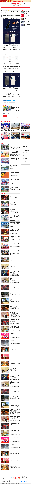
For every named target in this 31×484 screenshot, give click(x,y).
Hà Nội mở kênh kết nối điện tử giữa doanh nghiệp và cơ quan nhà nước (15, 223)
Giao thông (11, 146)
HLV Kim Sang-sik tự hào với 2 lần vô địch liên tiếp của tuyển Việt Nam (15, 187)
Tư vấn (10, 218)
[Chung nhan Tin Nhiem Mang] (24, 481)
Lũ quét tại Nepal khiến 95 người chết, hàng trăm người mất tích (14, 292)
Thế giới (10, 293)
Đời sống (11, 153)
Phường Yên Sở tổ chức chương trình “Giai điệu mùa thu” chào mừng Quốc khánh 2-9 (15, 334)
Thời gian (16, 117)
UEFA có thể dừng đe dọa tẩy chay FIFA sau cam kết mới (14, 285)
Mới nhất (5, 5)
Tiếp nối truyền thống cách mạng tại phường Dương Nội (15, 250)
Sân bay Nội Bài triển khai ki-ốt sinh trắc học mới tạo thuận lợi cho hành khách (27, 21)
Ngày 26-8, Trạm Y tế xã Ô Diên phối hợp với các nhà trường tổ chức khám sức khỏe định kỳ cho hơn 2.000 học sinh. (15, 267)
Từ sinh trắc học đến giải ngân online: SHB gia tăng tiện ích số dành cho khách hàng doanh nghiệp (27, 25)
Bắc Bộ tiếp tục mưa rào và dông (14, 165)
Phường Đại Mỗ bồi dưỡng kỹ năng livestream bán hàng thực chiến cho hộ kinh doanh (15, 140)
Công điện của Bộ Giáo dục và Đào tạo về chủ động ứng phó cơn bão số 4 (26, 146)
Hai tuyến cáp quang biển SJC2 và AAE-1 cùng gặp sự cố (15, 130)
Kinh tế (10, 280)
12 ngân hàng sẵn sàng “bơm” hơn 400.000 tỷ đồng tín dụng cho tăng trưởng (14, 278)
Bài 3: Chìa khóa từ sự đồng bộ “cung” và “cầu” (15, 145)
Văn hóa (11, 203)
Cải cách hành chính (12, 224)
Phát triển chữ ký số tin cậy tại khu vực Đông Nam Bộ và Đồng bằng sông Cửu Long (5, 130)
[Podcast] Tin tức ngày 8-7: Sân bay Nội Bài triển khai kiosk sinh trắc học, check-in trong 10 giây (27, 19)
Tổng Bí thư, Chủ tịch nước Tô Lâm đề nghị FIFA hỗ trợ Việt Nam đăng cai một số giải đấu (15, 230)
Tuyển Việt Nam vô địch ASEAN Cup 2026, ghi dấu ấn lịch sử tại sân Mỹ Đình (14, 159)
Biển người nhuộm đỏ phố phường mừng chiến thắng (15, 209)
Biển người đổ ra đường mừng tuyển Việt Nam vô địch (14, 195)
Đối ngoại (11, 273)
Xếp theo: (14, 117)
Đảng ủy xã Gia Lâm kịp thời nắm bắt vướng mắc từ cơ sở (15, 257)
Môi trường (11, 166)
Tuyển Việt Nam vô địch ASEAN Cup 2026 (14, 320)
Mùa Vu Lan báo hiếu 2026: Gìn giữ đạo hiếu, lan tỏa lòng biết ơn (14, 152)
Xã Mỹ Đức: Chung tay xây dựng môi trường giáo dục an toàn (15, 361)
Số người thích (18, 117)
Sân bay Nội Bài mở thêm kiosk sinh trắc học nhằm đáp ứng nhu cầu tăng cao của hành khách (27, 12)
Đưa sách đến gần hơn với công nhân (15, 347)
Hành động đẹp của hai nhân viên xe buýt (15, 340)
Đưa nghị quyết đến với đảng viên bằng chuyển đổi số (5, 139)
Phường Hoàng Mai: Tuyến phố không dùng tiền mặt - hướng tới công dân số (15, 107)
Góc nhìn (11, 173)
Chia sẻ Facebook (5, 100)
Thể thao (11, 188)
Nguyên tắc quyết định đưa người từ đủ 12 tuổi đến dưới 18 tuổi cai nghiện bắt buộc (15, 216)
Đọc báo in (3, 5)
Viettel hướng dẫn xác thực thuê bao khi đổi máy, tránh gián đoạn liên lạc (27, 15)
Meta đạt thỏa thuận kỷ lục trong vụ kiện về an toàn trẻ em (15, 299)
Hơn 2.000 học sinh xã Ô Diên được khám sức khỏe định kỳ (14, 264)
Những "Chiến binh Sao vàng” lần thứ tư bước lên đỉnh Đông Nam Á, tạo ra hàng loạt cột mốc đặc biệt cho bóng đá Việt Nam (15, 180)
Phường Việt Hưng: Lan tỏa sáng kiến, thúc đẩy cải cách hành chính (15, 243)
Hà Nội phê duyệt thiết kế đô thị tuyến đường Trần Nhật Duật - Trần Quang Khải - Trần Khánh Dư (26, 151)
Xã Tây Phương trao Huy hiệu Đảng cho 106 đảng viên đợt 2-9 (14, 354)
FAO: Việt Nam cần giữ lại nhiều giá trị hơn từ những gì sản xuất (15, 306)
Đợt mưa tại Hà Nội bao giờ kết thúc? (26, 148)
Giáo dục (11, 466)
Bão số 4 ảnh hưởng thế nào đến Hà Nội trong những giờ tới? (26, 155)
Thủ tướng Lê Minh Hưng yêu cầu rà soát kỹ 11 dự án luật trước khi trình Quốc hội (15, 327)
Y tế (10, 369)
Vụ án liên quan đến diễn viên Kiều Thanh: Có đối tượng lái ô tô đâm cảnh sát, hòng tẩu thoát (26, 158)
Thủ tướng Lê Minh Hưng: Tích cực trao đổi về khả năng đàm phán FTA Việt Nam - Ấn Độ (15, 272)
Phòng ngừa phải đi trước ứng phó (14, 172)
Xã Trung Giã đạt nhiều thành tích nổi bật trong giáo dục (15, 237)
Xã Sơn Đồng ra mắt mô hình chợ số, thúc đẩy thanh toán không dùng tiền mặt (25, 130)
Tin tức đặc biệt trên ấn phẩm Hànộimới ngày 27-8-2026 (14, 202)
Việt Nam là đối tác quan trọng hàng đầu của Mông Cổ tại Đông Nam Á (15, 313)
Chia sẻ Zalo (9, 100)
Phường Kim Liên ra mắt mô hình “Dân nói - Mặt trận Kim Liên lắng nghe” (25, 139)
